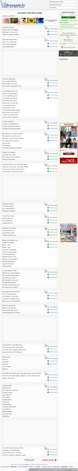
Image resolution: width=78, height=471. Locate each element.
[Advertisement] (29, 63)
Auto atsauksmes (23, 466)
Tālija (68, 37)
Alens (68, 41)
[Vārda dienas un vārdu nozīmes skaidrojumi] (68, 56)
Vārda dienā (12, 16)
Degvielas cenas (46, 466)
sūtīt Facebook (53, 34)
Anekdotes (37, 466)
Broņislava (67, 35)
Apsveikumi (4, 16)
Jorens (71, 41)
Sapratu (74, 469)
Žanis (65, 41)
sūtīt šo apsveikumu (52, 29)
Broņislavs (73, 35)
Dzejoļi (71, 466)
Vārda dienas (52, 7)
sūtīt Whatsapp (53, 31)
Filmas (31, 466)
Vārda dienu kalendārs (69, 47)
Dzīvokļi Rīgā (56, 466)
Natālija (62, 35)
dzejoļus (27, 464)
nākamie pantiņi (48, 460)
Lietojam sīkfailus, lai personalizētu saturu (50, 469)
